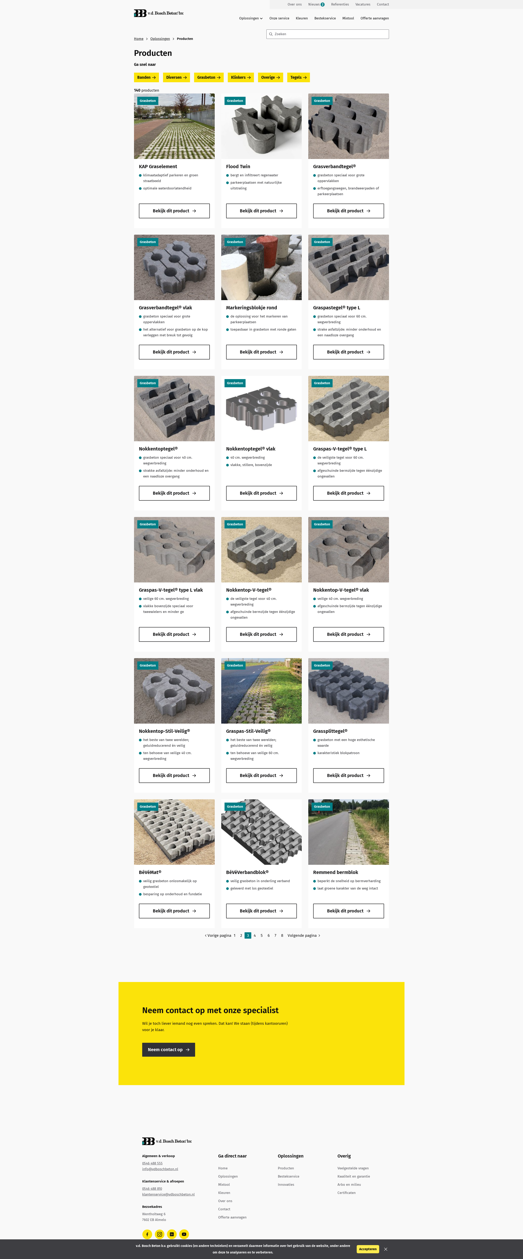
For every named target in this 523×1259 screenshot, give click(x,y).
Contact (224, 1209)
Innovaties (286, 1184)
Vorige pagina (219, 935)
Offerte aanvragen (375, 18)
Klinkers (238, 77)
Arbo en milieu (349, 1184)
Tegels (296, 77)
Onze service (279, 18)
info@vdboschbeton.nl (160, 1169)
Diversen (174, 77)
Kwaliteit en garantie (353, 1176)
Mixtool (348, 18)
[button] (386, 1249)
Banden (144, 77)
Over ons (225, 1201)
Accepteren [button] (368, 1249)
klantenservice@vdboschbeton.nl (168, 1194)
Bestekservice (325, 18)
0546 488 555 (152, 1163)
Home (138, 39)
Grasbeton (206, 77)
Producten (286, 1168)
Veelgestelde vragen (353, 1168)
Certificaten (346, 1193)
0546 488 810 (152, 1189)
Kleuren (302, 18)
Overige (268, 77)
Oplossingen (160, 39)
